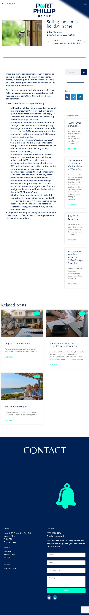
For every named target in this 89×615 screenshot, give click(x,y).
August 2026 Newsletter (17, 343)
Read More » (72, 149)
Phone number (54, 567)
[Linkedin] (55, 597)
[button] (67, 97)
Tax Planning (55, 32)
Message (51, 575)
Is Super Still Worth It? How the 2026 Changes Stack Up (75, 257)
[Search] (84, 72)
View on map (9, 542)
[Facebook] (49, 597)
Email (49, 559)
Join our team (10, 569)
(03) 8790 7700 (54, 533)
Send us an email (55, 536)
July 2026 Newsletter (16, 406)
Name (50, 551)
